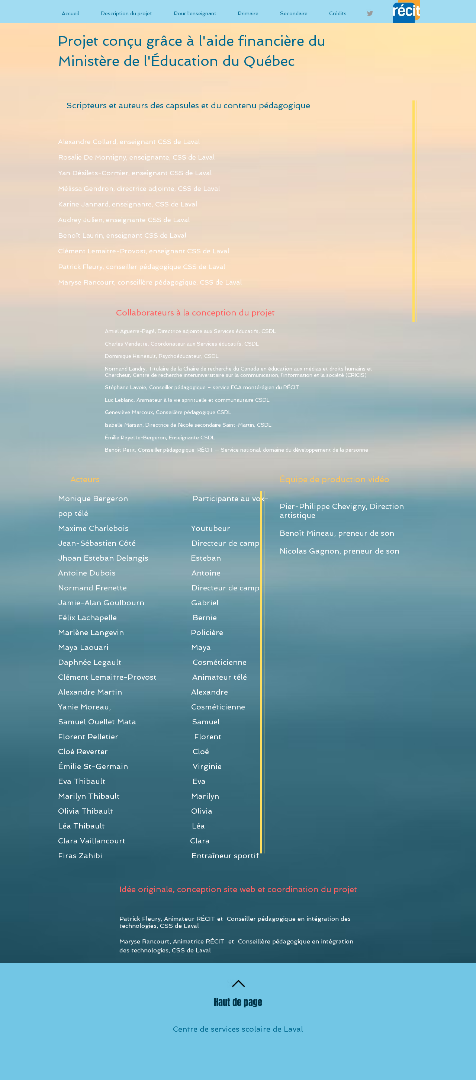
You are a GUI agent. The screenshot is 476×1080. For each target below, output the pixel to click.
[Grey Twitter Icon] (370, 13)
